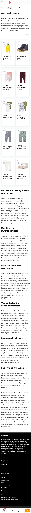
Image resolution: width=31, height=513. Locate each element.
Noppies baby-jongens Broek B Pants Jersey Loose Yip (7, 148)
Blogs (2, 482)
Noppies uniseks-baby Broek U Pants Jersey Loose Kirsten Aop (22, 148)
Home (3, 8)
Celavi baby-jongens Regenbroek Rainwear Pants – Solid (7, 59)
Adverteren (4, 487)
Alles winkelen (5, 480)
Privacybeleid (5, 495)
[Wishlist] (12, 511)
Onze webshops (6, 485)
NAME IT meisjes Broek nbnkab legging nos (21, 88)
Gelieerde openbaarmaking (9, 500)
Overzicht (4, 464)
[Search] (28, 2)
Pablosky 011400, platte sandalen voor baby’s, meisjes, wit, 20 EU (22, 179)
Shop (9, 8)
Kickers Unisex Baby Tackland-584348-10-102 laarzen (22, 59)
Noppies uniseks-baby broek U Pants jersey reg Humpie (7, 178)
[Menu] (2, 2)
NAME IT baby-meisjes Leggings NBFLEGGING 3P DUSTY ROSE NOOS (7, 90)
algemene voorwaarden (8, 497)
